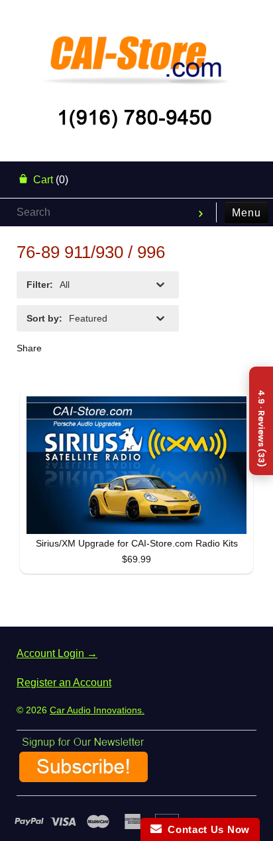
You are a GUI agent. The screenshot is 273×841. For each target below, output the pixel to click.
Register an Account (64, 682)
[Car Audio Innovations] (136, 49)
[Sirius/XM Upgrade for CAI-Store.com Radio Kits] (136, 465)
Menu (246, 212)
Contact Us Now (206, 829)
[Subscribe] (83, 777)
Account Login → (57, 653)
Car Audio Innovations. (97, 710)
